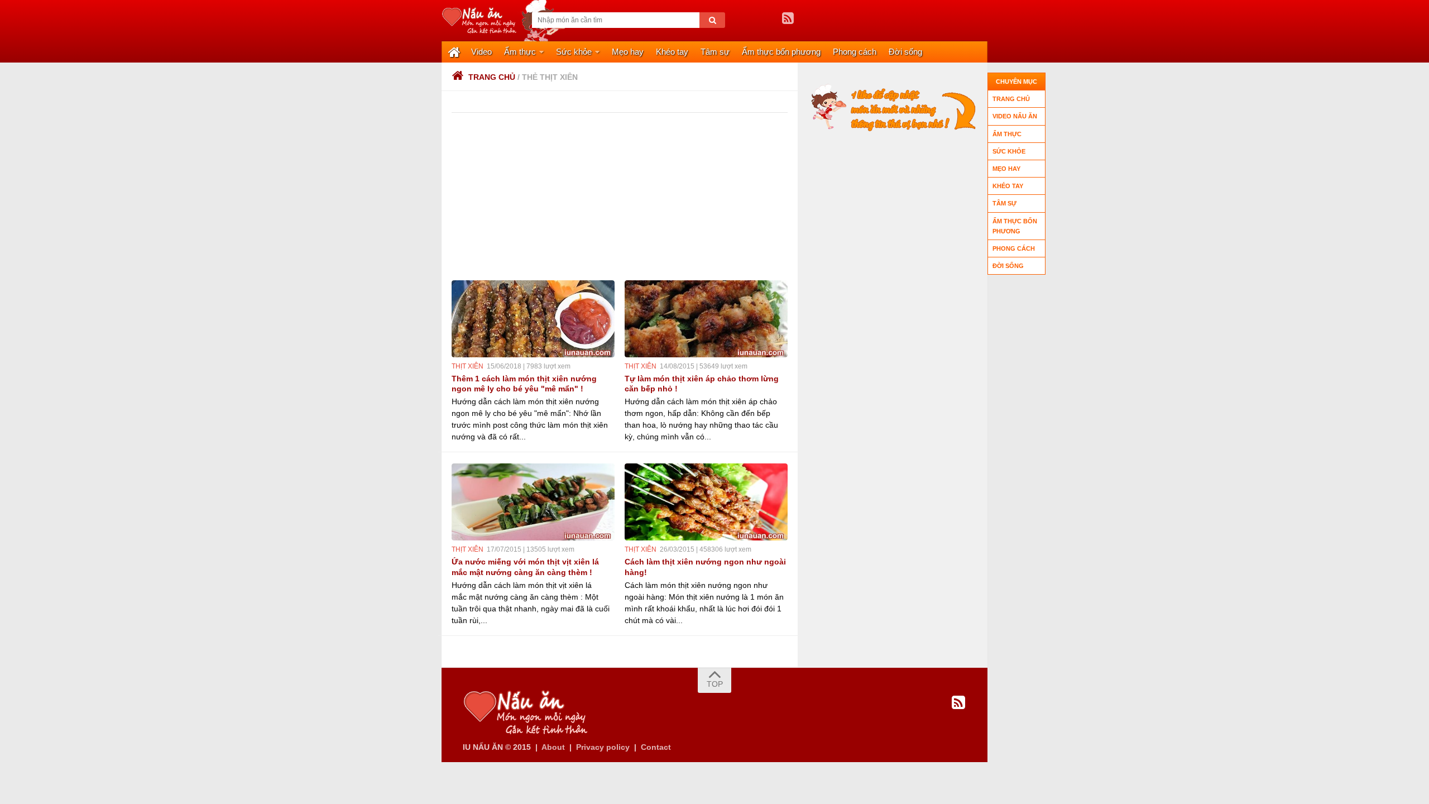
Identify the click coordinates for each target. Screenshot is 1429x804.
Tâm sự (715, 51)
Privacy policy (603, 747)
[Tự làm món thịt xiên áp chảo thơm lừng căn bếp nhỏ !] (706, 318)
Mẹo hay (628, 51)
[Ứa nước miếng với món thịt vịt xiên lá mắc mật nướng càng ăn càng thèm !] (533, 501)
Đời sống (905, 51)
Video (481, 51)
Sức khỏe (574, 51)
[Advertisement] (737, 196)
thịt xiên (467, 366)
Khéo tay (672, 51)
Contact (656, 747)
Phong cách (854, 51)
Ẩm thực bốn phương (781, 51)
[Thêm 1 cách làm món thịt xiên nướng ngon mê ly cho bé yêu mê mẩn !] (533, 318)
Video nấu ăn (1014, 116)
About (553, 747)
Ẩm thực (520, 51)
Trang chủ (491, 77)
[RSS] (787, 18)
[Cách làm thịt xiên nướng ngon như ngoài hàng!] (706, 501)
